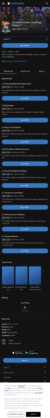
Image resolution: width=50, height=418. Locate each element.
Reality (16, 324)
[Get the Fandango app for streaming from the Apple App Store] (17, 353)
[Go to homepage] (16, 3)
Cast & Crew (25, 71)
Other (10, 324)
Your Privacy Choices (16, 414)
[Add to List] (47, 29)
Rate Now (25, 311)
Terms (9, 388)
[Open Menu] (3, 3)
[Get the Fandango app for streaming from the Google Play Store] (32, 353)
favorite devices (18, 61)
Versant (21, 386)
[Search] (46, 3)
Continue (33, 414)
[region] (25, 400)
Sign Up (25, 360)
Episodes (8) (8, 71)
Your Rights (38, 393)
